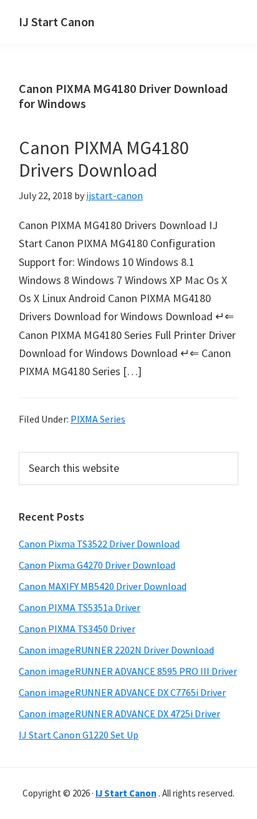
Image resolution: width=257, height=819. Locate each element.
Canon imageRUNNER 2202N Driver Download (116, 650)
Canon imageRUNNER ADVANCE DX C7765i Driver (122, 692)
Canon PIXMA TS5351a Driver (79, 607)
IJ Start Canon (57, 21)
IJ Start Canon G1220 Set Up (78, 734)
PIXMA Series (97, 419)
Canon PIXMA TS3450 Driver (77, 628)
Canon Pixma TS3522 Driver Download (99, 543)
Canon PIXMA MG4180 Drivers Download (104, 158)
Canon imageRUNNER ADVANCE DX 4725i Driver (119, 713)
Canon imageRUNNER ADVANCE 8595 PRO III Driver (128, 671)
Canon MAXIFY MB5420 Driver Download (103, 586)
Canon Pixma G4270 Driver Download (97, 565)
